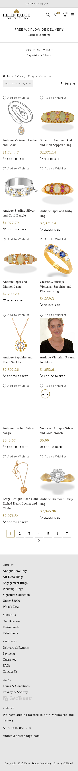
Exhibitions (10, 633)
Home (10, 76)
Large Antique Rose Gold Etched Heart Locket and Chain (20, 503)
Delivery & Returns (16, 647)
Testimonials (11, 627)
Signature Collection (16, 594)
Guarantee (9, 659)
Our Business (11, 621)
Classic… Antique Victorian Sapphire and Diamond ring (55, 286)
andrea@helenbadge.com (21, 736)
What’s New (11, 606)
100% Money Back (39, 50)
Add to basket (54, 447)
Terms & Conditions (16, 686)
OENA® (68, 763)
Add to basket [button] (17, 159)
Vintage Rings (26, 76)
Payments (9, 653)
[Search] (48, 14)
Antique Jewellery (15, 571)
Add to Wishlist (18, 97)
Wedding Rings (13, 589)
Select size (52, 159)
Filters (66, 83)
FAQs (6, 665)
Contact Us (10, 671)
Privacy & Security (15, 692)
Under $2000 (11, 600)
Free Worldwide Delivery (39, 29)
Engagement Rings (15, 583)
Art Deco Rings (13, 577)
